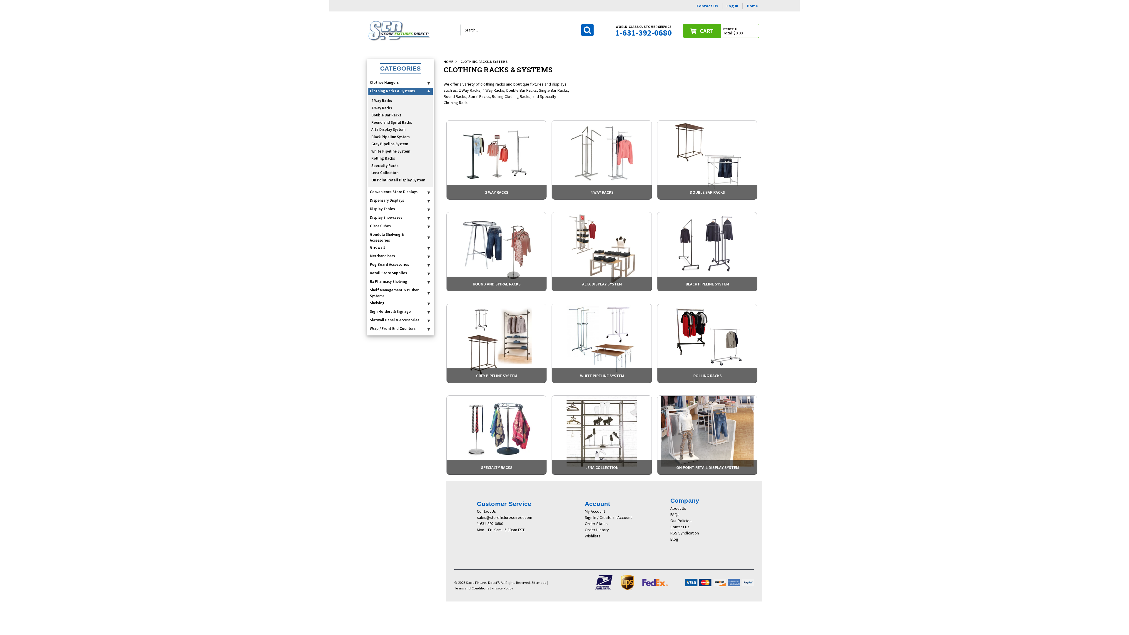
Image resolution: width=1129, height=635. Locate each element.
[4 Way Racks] (601, 160)
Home (752, 6)
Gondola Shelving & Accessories (387, 237)
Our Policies (681, 520)
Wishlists (592, 536)
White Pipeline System (390, 151)
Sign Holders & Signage (390, 311)
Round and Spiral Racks (391, 122)
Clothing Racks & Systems (392, 90)
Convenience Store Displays (393, 191)
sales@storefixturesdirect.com (504, 517)
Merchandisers (382, 255)
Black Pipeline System (390, 136)
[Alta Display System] (601, 251)
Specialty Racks (384, 165)
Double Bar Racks (386, 115)
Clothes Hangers (384, 82)
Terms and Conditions (471, 588)
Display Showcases (386, 217)
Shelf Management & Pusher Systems (394, 293)
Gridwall (377, 247)
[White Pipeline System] (601, 343)
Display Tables (382, 208)
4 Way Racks (381, 108)
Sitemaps (539, 582)
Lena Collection (384, 172)
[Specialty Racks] (496, 435)
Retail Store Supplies (388, 272)
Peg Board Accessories (389, 264)
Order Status (596, 523)
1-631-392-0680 (490, 523)
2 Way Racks (381, 100)
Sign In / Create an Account (608, 517)
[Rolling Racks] (707, 343)
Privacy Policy (502, 588)
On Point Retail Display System (398, 180)
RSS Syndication (684, 533)
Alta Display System (388, 129)
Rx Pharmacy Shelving (388, 281)
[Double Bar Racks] (707, 160)
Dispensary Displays (387, 200)
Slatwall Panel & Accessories (394, 319)
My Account (595, 511)
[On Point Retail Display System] (707, 435)
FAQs (674, 514)
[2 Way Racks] (496, 160)
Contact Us (707, 6)
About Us (678, 508)
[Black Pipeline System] (707, 251)
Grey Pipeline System (389, 143)
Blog (674, 539)
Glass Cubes (380, 225)
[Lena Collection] (601, 435)
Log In (732, 6)
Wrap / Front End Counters (392, 328)
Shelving (377, 302)
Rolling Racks (383, 158)
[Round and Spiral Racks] (496, 251)
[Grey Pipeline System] (496, 343)
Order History (597, 529)
